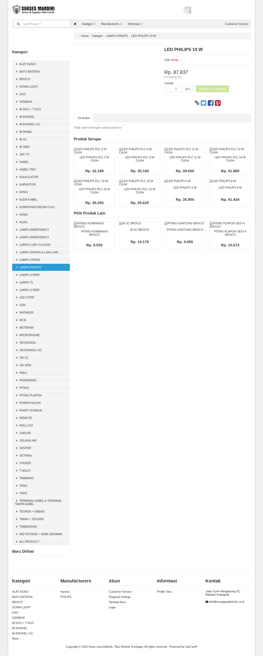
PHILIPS (65, 596)
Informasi (134, 23)
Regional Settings (120, 596)
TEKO (23, 493)
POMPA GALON (30, 402)
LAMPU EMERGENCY (34, 229)
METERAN (26, 327)
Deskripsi (84, 118)
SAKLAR (25, 433)
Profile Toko (164, 591)
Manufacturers (110, 23)
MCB (22, 320)
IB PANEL (25, 131)
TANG (23, 485)
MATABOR (26, 312)
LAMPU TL (26, 282)
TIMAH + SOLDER (31, 519)
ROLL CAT (26, 425)
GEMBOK (25, 101)
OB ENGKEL (27, 342)
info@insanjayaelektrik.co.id (226, 601)
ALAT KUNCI (27, 64)
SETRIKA (25, 455)
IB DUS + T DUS (30, 109)
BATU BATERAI (29, 71)
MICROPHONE (29, 335)
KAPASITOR (27, 184)
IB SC (23, 139)
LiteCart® (191, 646)
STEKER (25, 463)
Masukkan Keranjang (212, 88)
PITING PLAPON (30, 395)
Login (112, 607)
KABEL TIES (27, 169)
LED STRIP (26, 297)
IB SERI (24, 146)
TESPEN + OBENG (32, 511)
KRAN (23, 214)
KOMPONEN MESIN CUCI (36, 207)
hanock (65, 591)
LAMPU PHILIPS (30, 267)
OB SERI (25, 365)
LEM (22, 305)
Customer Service (236, 23)
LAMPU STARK (29, 274)
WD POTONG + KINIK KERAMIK (40, 534)
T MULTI (24, 470)
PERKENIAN (27, 380)
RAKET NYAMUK (30, 410)
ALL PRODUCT (29, 541)
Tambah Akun (117, 602)
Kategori (87, 23)
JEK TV (24, 154)
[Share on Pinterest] (218, 103)
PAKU (23, 372)
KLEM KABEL (28, 199)
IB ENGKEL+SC (29, 124)
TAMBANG (26, 478)
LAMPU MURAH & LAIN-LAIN (38, 252)
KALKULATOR (28, 177)
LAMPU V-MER (29, 290)
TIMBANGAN (28, 526)
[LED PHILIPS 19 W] (13, 561)
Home (85, 35)
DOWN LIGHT (28, 86)
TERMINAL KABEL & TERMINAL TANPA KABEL (38, 502)
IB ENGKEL (27, 116)
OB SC (23, 357)
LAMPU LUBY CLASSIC (35, 244)
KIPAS (23, 192)
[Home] (75, 23)
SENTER (25, 448)
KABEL (24, 162)
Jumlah (168, 83)
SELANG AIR (28, 440)
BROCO (24, 79)
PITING (24, 387)
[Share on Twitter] (203, 103)
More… (17, 638)
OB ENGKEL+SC (30, 350)
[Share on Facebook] (211, 103)
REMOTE (25, 418)
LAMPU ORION (29, 259)
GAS (22, 94)
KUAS (23, 222)
